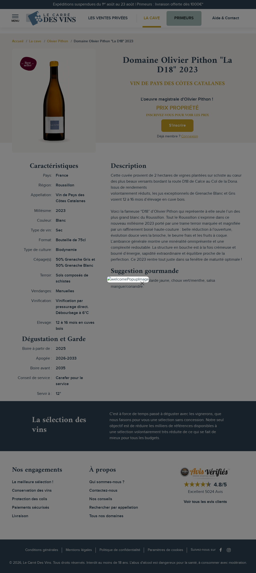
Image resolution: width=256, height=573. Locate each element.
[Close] (142, 283)
